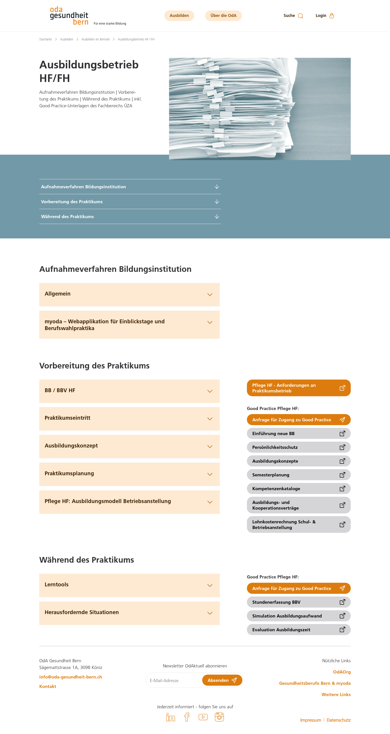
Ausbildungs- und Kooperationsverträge (275, 505)
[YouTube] (203, 718)
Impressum (310, 720)
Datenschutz (339, 720)
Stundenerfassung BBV (276, 602)
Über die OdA (224, 15)
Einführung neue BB (273, 433)
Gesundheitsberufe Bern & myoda (315, 683)
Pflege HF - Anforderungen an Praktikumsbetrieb (284, 388)
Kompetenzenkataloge (276, 488)
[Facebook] (186, 718)
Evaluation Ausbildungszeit (281, 629)
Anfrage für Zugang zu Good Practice (291, 419)
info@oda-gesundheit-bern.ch (70, 677)
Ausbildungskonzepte (275, 461)
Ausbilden (179, 15)
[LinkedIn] (170, 718)
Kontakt (47, 686)
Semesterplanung (270, 475)
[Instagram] (219, 718)
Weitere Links (336, 694)
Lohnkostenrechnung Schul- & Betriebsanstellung (284, 524)
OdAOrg (342, 672)
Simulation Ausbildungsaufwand (287, 616)
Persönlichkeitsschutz (275, 447)
